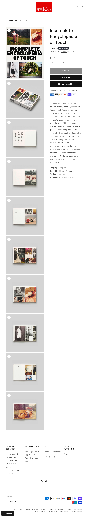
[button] (4, 6)
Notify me (66, 77)
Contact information (64, 509)
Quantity (52, 58)
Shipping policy (53, 511)
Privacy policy (49, 457)
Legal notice (64, 511)
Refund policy (78, 509)
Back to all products (18, 20)
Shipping (64, 51)
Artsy (66, 454)
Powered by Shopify (38, 509)
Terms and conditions (52, 452)
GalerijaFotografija (26, 509)
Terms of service (39, 511)
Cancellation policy (76, 511)
